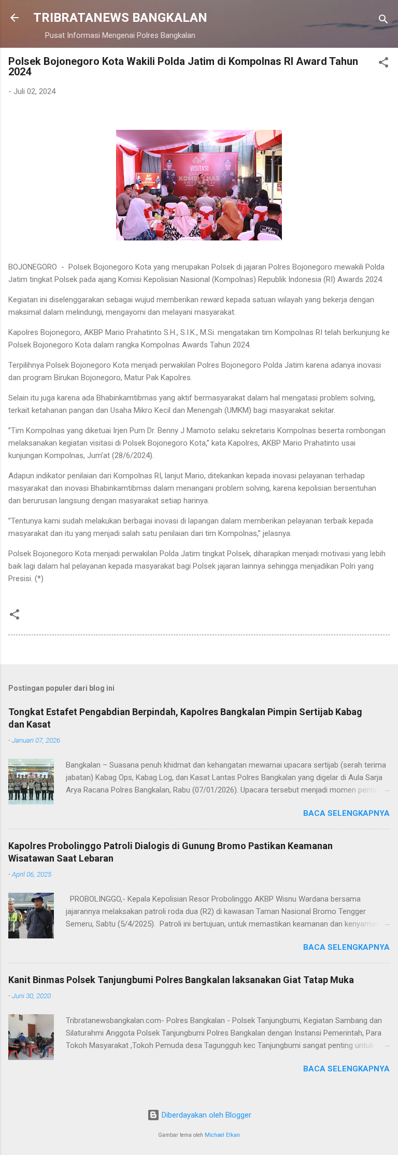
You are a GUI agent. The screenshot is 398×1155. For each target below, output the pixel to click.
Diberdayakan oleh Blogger (205, 1115)
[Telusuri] (383, 21)
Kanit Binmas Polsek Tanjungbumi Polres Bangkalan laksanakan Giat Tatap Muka (181, 979)
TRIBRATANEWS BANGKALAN (120, 17)
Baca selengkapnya (346, 813)
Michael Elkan (222, 1135)
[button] (383, 64)
